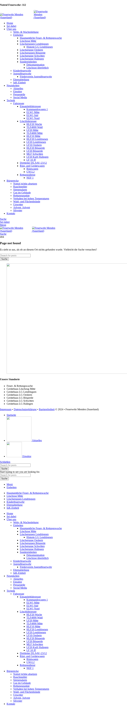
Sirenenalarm (20, 189)
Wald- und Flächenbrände (26, 201)
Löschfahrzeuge (28, 121)
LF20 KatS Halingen (37, 156)
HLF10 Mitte (33, 136)
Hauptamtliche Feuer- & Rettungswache (41, 38)
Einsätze (17, 91)
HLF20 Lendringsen (37, 139)
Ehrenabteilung (21, 79)
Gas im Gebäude (22, 192)
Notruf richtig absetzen (25, 183)
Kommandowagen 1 (37, 109)
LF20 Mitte (32, 130)
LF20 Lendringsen (36, 142)
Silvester (17, 210)
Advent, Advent (21, 207)
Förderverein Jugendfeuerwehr (36, 76)
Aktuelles (18, 88)
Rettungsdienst (27, 174)
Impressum (5, 409)
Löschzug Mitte (28, 40)
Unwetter (18, 204)
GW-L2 (30, 171)
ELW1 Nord (33, 118)
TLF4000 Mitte (34, 133)
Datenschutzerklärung (25, 409)
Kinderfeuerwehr (22, 70)
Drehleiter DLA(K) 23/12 (33, 162)
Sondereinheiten (28, 61)
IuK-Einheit (19, 82)
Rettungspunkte (21, 195)
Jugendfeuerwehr (22, 73)
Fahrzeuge (18, 103)
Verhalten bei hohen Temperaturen (31, 198)
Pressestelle (19, 94)
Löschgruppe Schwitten (32, 55)
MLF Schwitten (34, 154)
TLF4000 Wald (34, 127)
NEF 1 (30, 177)
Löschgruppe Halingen (32, 58)
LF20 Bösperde (34, 151)
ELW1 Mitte (33, 112)
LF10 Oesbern (34, 145)
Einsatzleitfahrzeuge (30, 106)
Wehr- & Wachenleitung (26, 32)
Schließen (5, 461)
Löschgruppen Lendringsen (34, 43)
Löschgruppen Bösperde (32, 52)
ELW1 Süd (32, 115)
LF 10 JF (31, 159)
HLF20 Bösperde (35, 148)
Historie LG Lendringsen (39, 46)
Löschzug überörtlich (37, 67)
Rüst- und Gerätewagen (32, 165)
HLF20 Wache (34, 124)
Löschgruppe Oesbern (31, 49)
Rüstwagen (32, 168)
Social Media (20, 97)
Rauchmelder (20, 186)
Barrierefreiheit (47, 409)
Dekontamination (35, 64)
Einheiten (18, 35)
